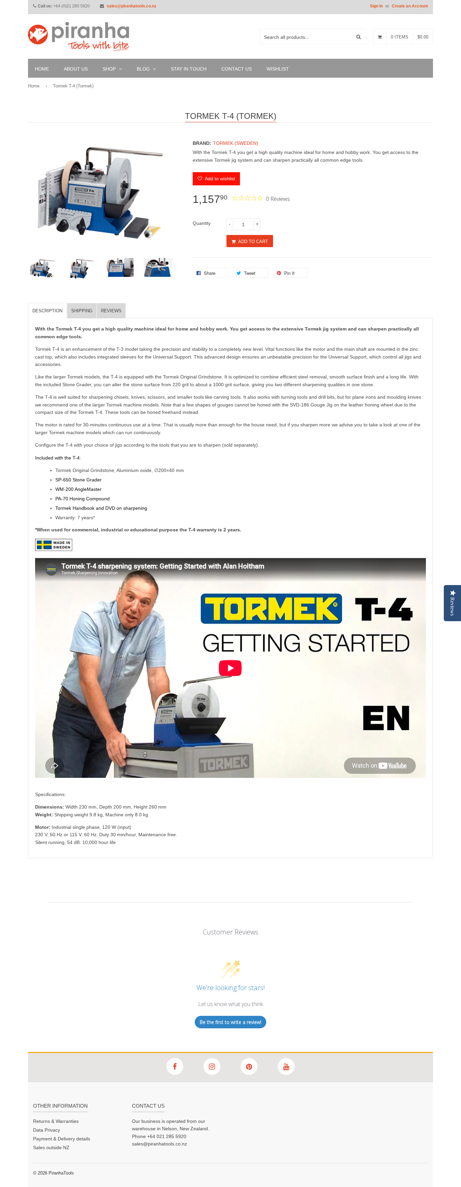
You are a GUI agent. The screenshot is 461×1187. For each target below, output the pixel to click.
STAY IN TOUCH (189, 69)
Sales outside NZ (51, 1147)
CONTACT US (236, 69)
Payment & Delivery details (61, 1138)
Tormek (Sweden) (235, 143)
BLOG (144, 69)
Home (33, 85)
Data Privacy (46, 1130)
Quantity (202, 223)
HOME (42, 69)
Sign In (376, 6)
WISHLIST (278, 69)
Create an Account (410, 6)
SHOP (110, 69)
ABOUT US (76, 69)
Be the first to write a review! (230, 1022)
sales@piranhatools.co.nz (131, 6)
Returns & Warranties (56, 1121)
